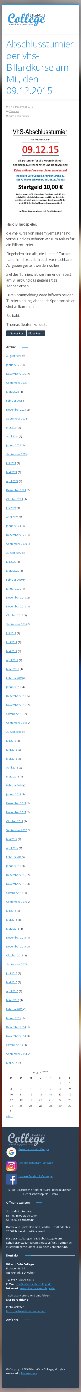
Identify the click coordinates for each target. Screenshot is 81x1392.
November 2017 (16, 812)
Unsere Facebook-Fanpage (35, 1176)
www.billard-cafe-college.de (37, 1288)
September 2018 (16, 723)
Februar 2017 (14, 857)
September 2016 (16, 902)
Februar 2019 (14, 678)
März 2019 (12, 669)
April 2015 (12, 991)
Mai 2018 (11, 758)
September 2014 (16, 1054)
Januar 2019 (13, 687)
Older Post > (36, 333)
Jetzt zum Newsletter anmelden (25, 1311)
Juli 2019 (11, 633)
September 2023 (16, 454)
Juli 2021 (11, 508)
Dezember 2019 (16, 597)
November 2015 (16, 946)
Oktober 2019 (14, 615)
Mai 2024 (11, 427)
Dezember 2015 (16, 937)
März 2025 (12, 392)
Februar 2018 (14, 785)
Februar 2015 (14, 1009)
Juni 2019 (11, 642)
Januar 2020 (13, 588)
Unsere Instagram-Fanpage (35, 1163)
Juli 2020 (11, 562)
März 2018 (12, 776)
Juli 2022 (11, 463)
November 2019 (16, 606)
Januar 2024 (13, 445)
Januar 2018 (13, 794)
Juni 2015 (11, 973)
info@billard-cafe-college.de (34, 1284)
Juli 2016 (11, 911)
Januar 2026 (13, 365)
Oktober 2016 (14, 893)
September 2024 (16, 418)
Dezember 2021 (16, 490)
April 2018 (12, 767)
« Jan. (9, 1116)
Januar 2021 (13, 526)
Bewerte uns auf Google (33, 1149)
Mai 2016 (11, 919)
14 (50, 1094)
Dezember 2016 (16, 875)
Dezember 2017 (16, 803)
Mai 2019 (11, 651)
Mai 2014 (11, 1063)
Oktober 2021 (14, 499)
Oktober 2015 (14, 955)
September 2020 (16, 544)
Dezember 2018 (16, 696)
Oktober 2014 (14, 1045)
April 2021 (12, 517)
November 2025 (16, 374)
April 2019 (12, 660)
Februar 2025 (14, 400)
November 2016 (16, 884)
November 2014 (16, 1036)
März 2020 (12, 570)
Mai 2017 (11, 839)
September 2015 (16, 964)
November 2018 (16, 705)
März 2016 (12, 928)
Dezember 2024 (16, 409)
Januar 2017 (13, 866)
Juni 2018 (11, 749)
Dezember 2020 (16, 535)
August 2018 (13, 732)
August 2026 (13, 356)
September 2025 (16, 383)
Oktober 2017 (14, 821)
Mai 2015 (11, 982)
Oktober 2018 (14, 714)
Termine (14, 111)
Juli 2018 (11, 741)
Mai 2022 (11, 472)
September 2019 (16, 624)
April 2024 (12, 436)
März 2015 (12, 1000)
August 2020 (13, 553)
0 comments (22, 115)
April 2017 (12, 848)
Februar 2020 (14, 579)
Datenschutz (29, 1373)
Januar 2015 (13, 1018)
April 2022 (12, 481)
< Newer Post (16, 333)
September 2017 (16, 830)
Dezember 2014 (16, 1027)
